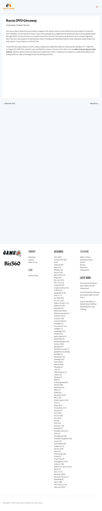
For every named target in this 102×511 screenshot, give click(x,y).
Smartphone (58, 436)
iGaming (57, 359)
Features (57, 315)
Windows (57, 474)
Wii (55, 469)
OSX (55, 402)
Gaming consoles (60, 349)
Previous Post (9, 103)
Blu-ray (56, 280)
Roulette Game (59, 431)
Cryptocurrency (59, 287)
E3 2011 (57, 300)
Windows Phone (60, 476)
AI (54, 262)
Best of (56, 272)
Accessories (58, 259)
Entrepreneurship (60, 313)
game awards (59, 336)
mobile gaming (59, 382)
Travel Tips (58, 459)
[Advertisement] (24, 76)
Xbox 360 (57, 484)
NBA (55, 390)
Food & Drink (59, 321)
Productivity (58, 407)
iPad (55, 362)
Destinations (58, 292)
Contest (19, 25)
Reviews (57, 425)
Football (57, 323)
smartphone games (61, 438)
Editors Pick (58, 305)
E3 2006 (57, 298)
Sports (56, 448)
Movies (57, 384)
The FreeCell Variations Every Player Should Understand (88, 286)
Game (56, 333)
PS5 (55, 420)
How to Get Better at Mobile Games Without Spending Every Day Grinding (88, 305)
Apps (56, 267)
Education (57, 308)
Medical (57, 377)
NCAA (56, 392)
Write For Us (33, 262)
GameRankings (59, 341)
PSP (55, 423)
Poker (56, 405)
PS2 (55, 413)
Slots (56, 433)
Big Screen (58, 275)
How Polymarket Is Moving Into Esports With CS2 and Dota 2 (89, 295)
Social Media (58, 443)
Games (56, 344)
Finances (57, 318)
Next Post (94, 103)
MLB (55, 379)
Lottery (56, 374)
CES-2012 (58, 282)
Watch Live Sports (60, 466)
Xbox (56, 482)
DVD (55, 295)
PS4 (55, 418)
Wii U (56, 471)
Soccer (56, 441)
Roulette (57, 428)
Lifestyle (57, 367)
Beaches (57, 269)
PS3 (55, 415)
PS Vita (56, 410)
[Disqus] (51, 140)
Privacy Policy (33, 275)
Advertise (32, 257)
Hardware (57, 356)
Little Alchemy (59, 372)
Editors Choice (59, 303)
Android (57, 264)
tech (55, 451)
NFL (55, 397)
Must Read (58, 387)
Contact (31, 259)
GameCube (58, 338)
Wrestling (57, 479)
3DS (55, 257)
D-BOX (56, 290)
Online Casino (59, 400)
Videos (56, 464)
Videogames (58, 461)
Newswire (58, 395)
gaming (56, 346)
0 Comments (10, 25)
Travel (56, 456)
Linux (56, 369)
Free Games (58, 326)
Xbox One (57, 487)
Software (57, 446)
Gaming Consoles (86, 259)
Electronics (58, 310)
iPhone (56, 364)
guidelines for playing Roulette (62, 353)
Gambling (57, 331)
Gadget (56, 328)
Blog (55, 277)
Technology (58, 453)
